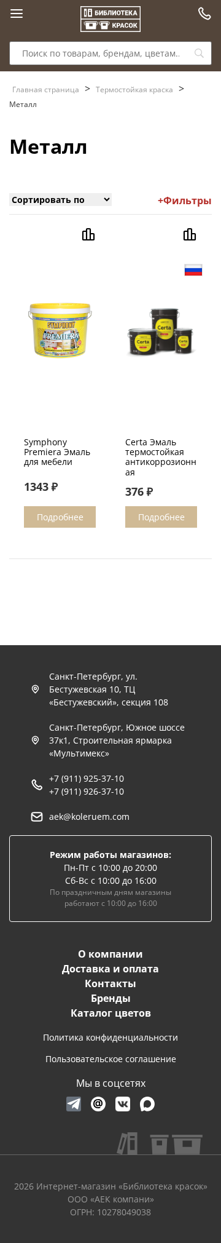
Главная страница (45, 89)
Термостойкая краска (134, 89)
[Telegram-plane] (73, 1104)
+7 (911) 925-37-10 (86, 778)
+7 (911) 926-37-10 (86, 791)
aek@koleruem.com (89, 816)
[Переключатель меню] (16, 13)
